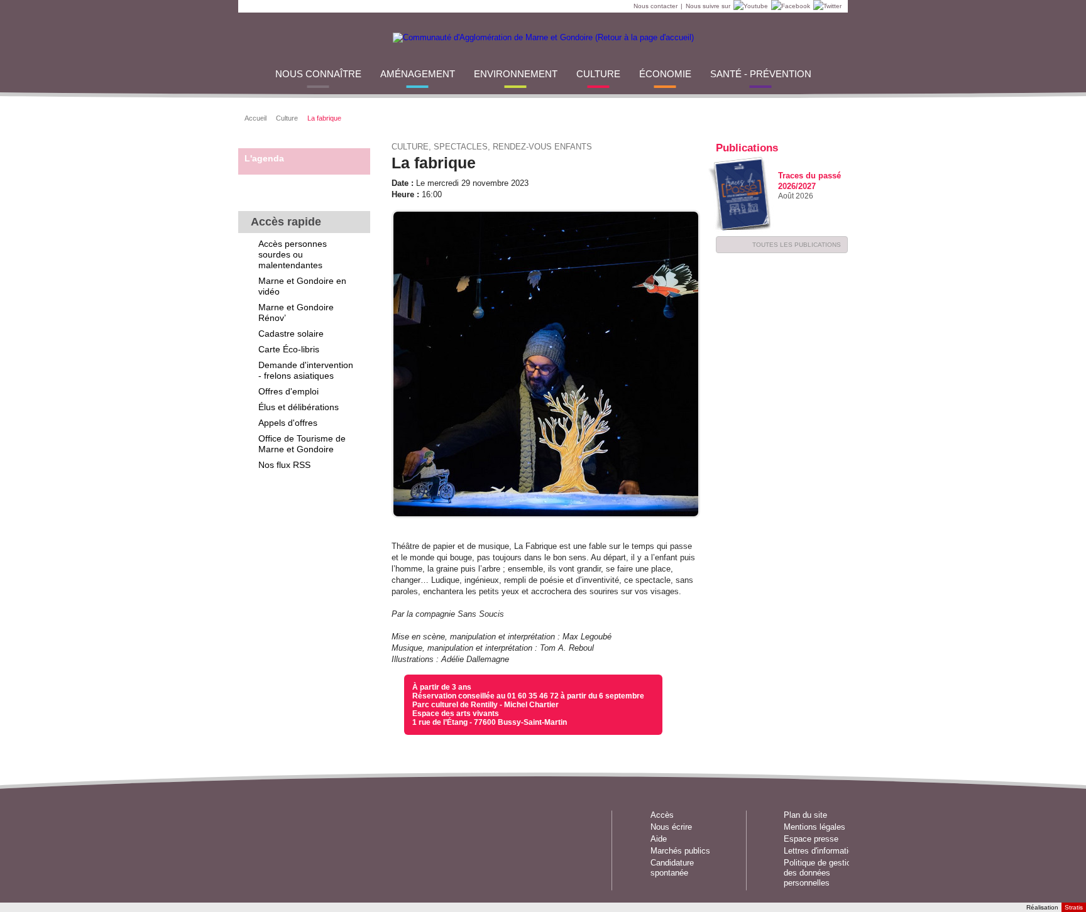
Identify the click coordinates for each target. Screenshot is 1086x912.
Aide (658, 839)
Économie (665, 73)
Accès (662, 815)
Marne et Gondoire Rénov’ (296, 312)
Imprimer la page (829, 117)
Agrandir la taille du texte (814, 117)
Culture (598, 73)
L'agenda (264, 158)
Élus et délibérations (298, 407)
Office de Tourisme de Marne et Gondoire (302, 443)
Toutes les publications (796, 244)
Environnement (515, 73)
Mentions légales (814, 827)
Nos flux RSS (284, 465)
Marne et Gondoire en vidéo (302, 286)
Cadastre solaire (291, 333)
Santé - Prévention (760, 73)
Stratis (1074, 907)
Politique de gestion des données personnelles (819, 873)
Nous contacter (655, 6)
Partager (720, 117)
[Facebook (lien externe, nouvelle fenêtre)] (789, 6)
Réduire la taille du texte (798, 117)
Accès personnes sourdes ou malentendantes (292, 254)
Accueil (255, 118)
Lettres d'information (820, 850)
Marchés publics (680, 850)
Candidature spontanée (672, 867)
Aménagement (417, 73)
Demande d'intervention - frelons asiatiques (305, 370)
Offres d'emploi (288, 391)
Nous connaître (318, 73)
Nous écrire (671, 827)
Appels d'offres (287, 423)
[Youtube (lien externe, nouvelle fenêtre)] (749, 6)
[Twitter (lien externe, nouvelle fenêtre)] (826, 6)
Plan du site (805, 815)
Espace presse (811, 839)
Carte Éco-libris (288, 349)
